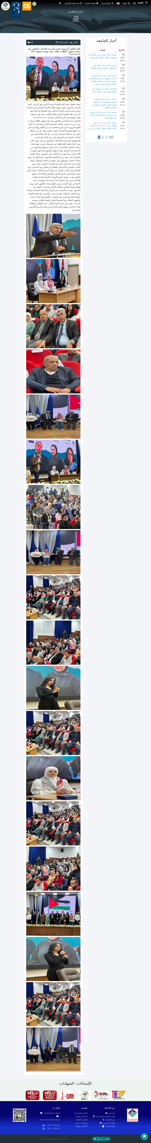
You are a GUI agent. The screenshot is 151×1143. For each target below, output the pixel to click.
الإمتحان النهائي (81, 1116)
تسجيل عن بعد (81, 1123)
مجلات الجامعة (90, 3)
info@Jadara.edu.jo (52, 1113)
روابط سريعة (106, 3)
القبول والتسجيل (81, 1113)
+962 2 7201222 (53, 1125)
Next (111, 137)
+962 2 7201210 (53, 1128)
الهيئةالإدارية (110, 1126)
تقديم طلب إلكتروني (72, 3)
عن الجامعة (110, 1120)
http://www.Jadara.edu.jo (50, 1120)
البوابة (125, 3)
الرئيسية (111, 1113)
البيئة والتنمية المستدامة (105, 1116)
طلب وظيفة (80, 1126)
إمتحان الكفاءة (82, 1120)
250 (31, 42)
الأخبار (75, 42)
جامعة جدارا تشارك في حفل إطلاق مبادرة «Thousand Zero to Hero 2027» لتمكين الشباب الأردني (102, 125)
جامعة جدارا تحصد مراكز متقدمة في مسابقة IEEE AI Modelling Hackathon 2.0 (103, 115)
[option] (33, 1095)
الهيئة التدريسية (109, 1123)
